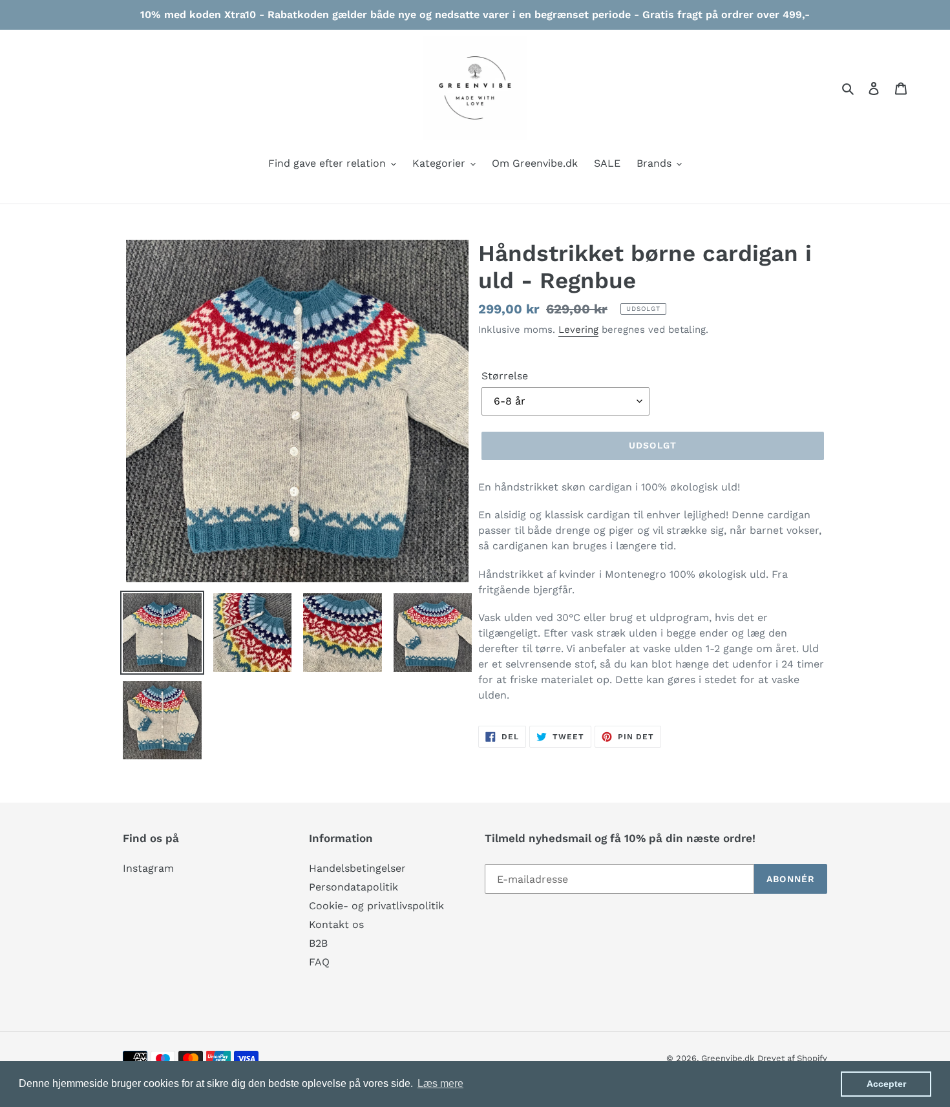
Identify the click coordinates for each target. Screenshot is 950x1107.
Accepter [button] (886, 1084)
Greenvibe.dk (727, 1058)
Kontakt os (336, 924)
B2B (318, 943)
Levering (578, 329)
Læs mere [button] (440, 1083)
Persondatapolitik (353, 887)
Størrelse (504, 376)
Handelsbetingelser (357, 868)
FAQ (319, 962)
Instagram (148, 868)
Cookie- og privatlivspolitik (376, 906)
